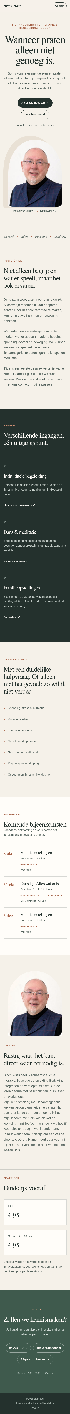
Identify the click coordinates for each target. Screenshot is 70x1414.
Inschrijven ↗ (28, 864)
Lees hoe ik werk (35, 114)
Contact (59, 5)
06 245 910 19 (18, 1347)
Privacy (35, 1408)
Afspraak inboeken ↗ (35, 1359)
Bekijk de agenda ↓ (15, 561)
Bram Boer (12, 5)
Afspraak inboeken (35, 102)
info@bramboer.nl (48, 1347)
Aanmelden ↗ (12, 616)
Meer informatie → (31, 895)
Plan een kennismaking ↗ (19, 505)
